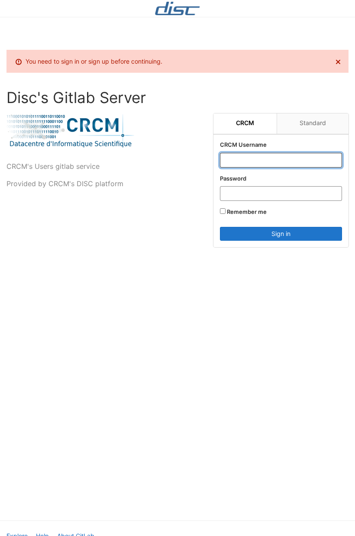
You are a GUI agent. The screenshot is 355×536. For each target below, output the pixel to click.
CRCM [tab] (245, 122)
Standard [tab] (313, 122)
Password (233, 178)
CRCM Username (243, 144)
